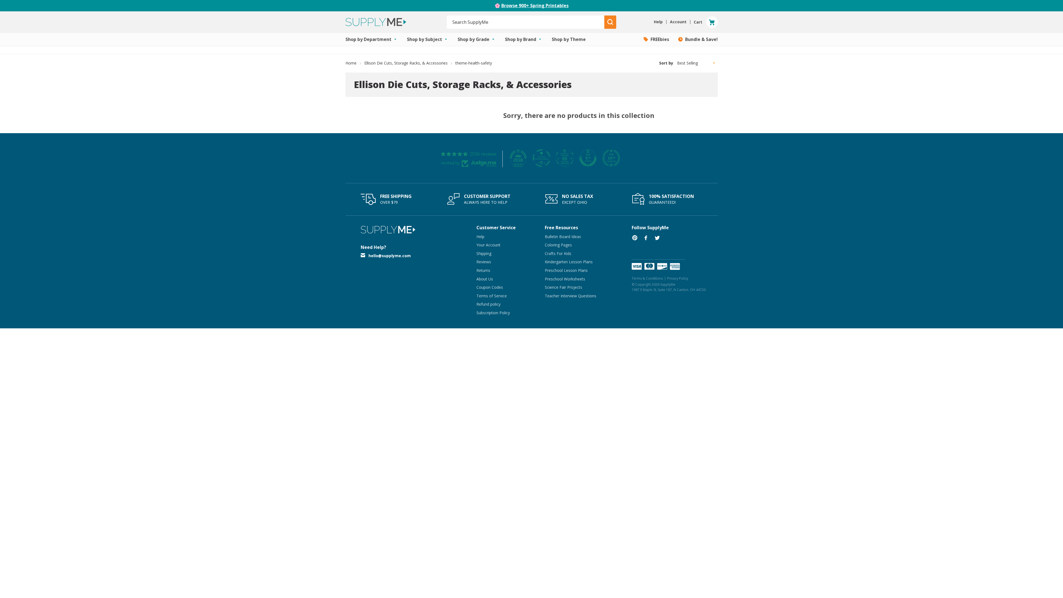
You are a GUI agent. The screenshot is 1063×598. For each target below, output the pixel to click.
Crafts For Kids (558, 253)
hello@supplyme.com (389, 255)
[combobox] (526, 22)
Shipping (483, 253)
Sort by (666, 63)
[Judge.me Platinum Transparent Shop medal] (541, 158)
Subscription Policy (493, 312)
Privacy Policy (677, 278)
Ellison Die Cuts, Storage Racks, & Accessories (406, 63)
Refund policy (488, 304)
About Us (484, 279)
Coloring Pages (558, 245)
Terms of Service (491, 295)
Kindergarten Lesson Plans (569, 261)
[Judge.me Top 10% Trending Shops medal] (611, 158)
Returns (483, 270)
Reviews (483, 261)
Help (480, 236)
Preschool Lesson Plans (566, 270)
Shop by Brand (521, 39)
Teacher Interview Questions (570, 295)
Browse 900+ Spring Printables (535, 5)
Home (351, 63)
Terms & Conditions (647, 278)
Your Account (488, 245)
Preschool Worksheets (565, 279)
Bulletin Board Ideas (563, 236)
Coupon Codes (489, 287)
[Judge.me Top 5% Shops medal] (588, 158)
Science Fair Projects (563, 287)
